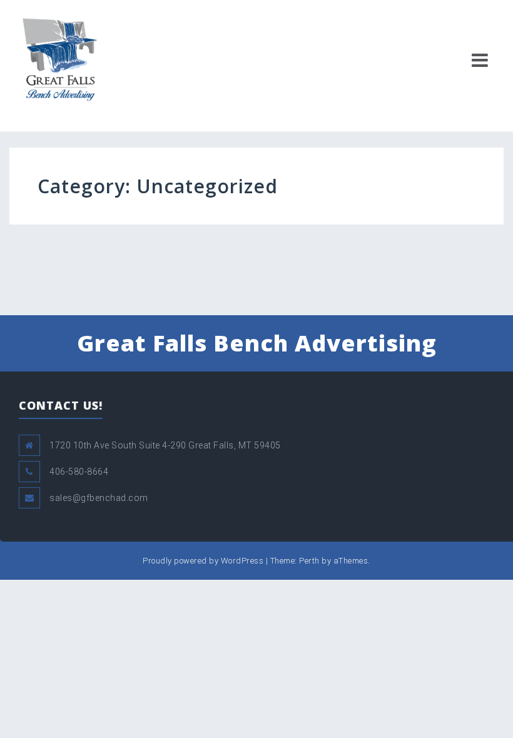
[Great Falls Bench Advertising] (59, 59)
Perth (309, 560)
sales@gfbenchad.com (98, 498)
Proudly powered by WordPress (203, 560)
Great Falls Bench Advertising (257, 343)
